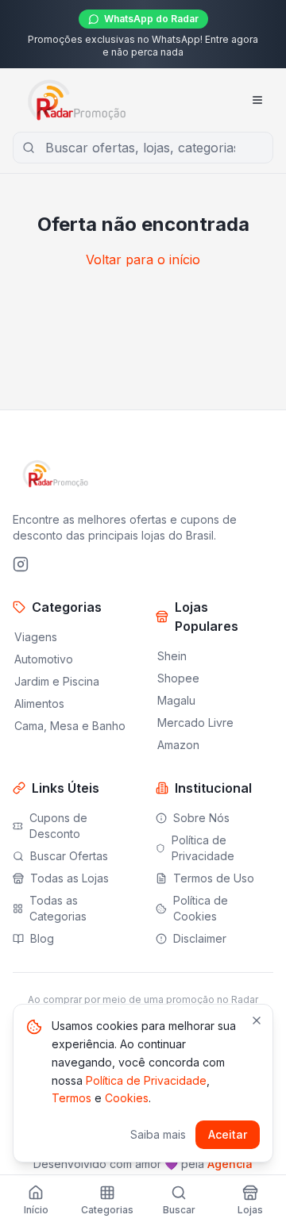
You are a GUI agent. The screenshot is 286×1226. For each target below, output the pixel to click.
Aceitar (227, 1134)
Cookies (127, 1098)
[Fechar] (256, 1020)
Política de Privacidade (146, 1080)
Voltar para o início (143, 259)
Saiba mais (158, 1134)
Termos (71, 1098)
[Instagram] (21, 564)
